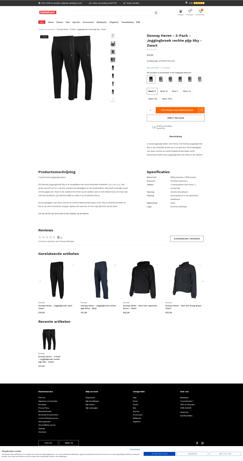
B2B (138, 22)
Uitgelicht (113, 22)
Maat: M (163, 91)
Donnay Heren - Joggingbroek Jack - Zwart (55, 307)
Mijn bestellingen (92, 401)
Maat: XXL (153, 99)
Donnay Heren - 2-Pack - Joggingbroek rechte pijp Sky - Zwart (49, 359)
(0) (158, 50)
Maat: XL (187, 91)
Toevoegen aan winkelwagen (177, 110)
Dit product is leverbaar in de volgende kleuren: (169, 72)
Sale (42, 22)
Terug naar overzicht (46, 29)
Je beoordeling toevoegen (187, 239)
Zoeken (156, 13)
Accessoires (88, 22)
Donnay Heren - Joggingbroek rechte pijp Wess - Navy (98, 307)
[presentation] (40, 281)
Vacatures (42, 432)
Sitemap (41, 429)
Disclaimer (42, 405)
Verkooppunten (44, 422)
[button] (128, 35)
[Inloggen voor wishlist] (201, 110)
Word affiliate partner (47, 425)
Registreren (90, 398)
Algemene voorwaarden (47, 401)
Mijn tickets (90, 405)
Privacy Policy (43, 408)
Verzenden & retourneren (48, 415)
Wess (110, 184)
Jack (118, 184)
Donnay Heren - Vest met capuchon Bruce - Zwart (140, 307)
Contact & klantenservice (48, 418)
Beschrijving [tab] (176, 136)
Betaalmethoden (45, 411)
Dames (59, 22)
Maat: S (152, 91)
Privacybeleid (135, 449)
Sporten (76, 22)
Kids (68, 22)
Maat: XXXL (167, 99)
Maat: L (175, 91)
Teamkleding (127, 22)
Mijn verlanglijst (92, 408)
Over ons (41, 398)
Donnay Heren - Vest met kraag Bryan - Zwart (184, 307)
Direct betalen (175, 118)
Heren (51, 22)
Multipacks (102, 22)
